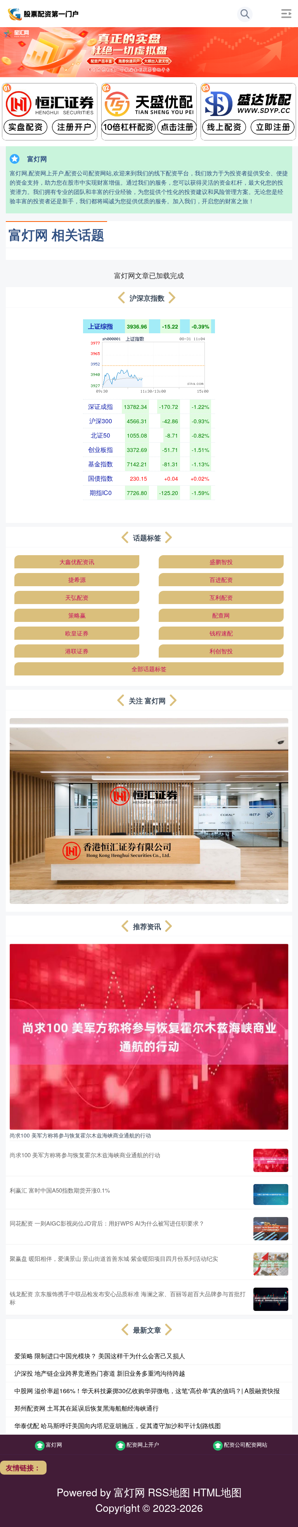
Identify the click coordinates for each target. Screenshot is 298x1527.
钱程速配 (221, 633)
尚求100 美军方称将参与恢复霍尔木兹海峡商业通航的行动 (80, 1135)
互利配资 (221, 597)
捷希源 (77, 579)
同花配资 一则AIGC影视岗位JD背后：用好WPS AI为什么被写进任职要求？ (107, 1223)
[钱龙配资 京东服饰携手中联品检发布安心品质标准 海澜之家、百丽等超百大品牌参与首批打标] (270, 1299)
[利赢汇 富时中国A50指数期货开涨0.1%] (270, 1194)
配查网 (221, 615)
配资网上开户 (142, 1444)
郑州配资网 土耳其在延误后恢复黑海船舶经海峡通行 (86, 1408)
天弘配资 (76, 597)
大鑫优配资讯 (76, 561)
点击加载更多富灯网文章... (149, 275)
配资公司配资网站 (245, 1444)
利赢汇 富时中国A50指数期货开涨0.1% (60, 1190)
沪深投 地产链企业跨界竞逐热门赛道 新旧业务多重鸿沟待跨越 (99, 1373)
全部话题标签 (149, 669)
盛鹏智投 (221, 561)
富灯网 (54, 1444)
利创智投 (221, 651)
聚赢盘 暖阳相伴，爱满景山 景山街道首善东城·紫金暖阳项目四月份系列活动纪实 (114, 1258)
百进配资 (221, 579)
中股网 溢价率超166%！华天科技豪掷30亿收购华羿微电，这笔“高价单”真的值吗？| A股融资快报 (147, 1390)
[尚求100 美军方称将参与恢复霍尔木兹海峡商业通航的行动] (149, 1036)
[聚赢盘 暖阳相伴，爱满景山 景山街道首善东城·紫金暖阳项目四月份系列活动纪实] (270, 1264)
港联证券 (76, 651)
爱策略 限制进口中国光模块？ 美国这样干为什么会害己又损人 (99, 1355)
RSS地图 (169, 1491)
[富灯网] (44, 13)
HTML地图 (217, 1491)
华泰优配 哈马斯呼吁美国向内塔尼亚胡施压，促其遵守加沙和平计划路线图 (117, 1425)
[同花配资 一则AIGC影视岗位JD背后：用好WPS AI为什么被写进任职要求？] (270, 1228)
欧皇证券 (76, 633)
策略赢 (77, 615)
